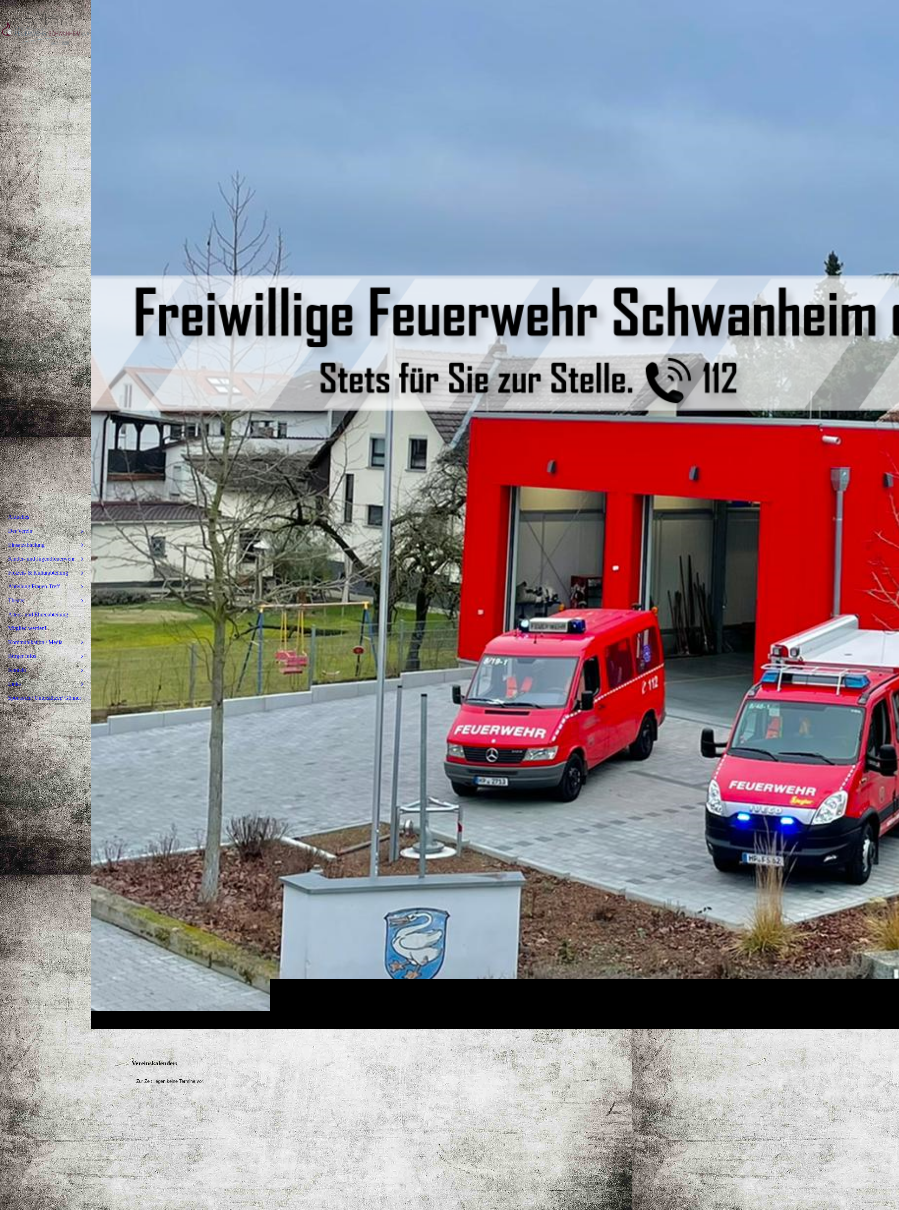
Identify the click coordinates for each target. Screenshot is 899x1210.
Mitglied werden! (27, 628)
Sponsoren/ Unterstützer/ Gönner (44, 698)
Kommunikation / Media (35, 642)
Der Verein (20, 531)
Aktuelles (18, 517)
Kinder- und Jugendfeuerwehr (41, 559)
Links (14, 684)
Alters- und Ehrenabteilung (38, 614)
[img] (495, 514)
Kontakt (17, 670)
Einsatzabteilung (26, 545)
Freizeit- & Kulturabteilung (38, 573)
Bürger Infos (22, 656)
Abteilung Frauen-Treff (34, 586)
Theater (16, 600)
